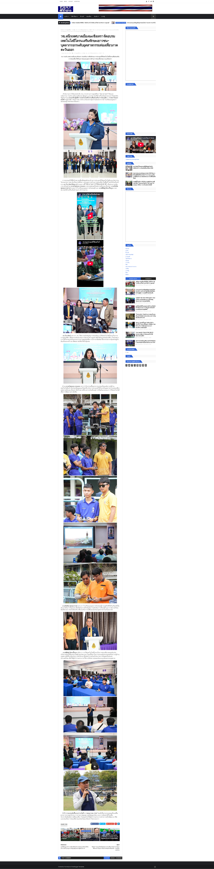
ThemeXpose (67, 866)
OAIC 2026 (138, 22)
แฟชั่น (127, 268)
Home (61, 1)
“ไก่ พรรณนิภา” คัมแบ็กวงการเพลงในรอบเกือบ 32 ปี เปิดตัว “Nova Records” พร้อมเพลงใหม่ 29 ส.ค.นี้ (146, 315)
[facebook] (149, 1)
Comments (148, 278)
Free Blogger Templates (78, 866)
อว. (88, 30)
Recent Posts (133, 278)
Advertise (77, 1)
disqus (113, 858)
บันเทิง (96, 16)
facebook (118, 858)
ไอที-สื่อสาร (74, 16)
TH (93, 30)
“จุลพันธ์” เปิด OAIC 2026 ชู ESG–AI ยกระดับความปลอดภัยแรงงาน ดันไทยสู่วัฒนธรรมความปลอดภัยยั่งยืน (109, 836)
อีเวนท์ (82, 16)
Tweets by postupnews (132, 159)
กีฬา (127, 264)
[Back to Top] (155, 867)
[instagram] (153, 1)
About (65, 1)
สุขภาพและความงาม (131, 266)
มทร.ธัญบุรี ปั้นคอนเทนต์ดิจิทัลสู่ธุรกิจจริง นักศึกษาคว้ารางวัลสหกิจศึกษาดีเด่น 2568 (143, 167)
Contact (70, 1)
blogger (106, 858)
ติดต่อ (127, 274)
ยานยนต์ (128, 256)
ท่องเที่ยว (89, 16)
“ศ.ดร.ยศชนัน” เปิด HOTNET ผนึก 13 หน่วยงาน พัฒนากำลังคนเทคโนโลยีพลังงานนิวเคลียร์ (144, 334)
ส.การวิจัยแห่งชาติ (82, 30)
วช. (77, 30)
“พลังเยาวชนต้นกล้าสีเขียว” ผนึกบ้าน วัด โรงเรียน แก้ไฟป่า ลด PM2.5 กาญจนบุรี (70, 836)
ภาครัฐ (103, 16)
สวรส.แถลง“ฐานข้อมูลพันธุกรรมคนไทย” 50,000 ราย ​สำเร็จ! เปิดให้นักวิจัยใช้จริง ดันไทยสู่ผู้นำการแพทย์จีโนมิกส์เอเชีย (101, 23)
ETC (128, 352)
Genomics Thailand (86, 831)
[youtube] (146, 1)
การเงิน (127, 262)
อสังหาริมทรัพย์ (129, 254)
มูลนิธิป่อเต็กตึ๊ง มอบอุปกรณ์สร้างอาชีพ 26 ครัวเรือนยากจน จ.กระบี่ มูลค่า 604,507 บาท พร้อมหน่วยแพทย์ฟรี (145, 307)
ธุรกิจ (65, 16)
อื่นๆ (127, 272)
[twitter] (151, 1)
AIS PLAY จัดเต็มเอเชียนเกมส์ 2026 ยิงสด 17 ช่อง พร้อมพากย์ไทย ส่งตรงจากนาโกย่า (145, 341)
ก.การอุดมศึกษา (67, 30)
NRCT (91, 30)
